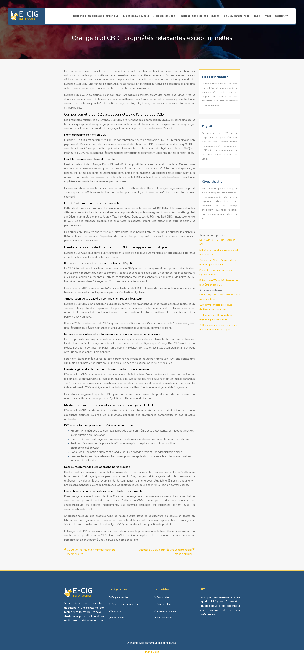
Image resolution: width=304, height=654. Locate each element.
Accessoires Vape (164, 16)
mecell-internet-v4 (276, 16)
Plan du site (152, 652)
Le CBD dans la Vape (237, 16)
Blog (257, 16)
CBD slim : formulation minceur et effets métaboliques (91, 552)
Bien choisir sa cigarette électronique (96, 16)
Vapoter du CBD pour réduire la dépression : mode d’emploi (165, 552)
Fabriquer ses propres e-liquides (199, 16)
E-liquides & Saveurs (136, 16)
